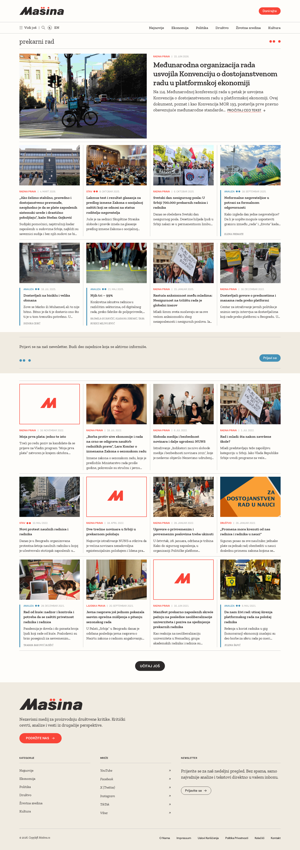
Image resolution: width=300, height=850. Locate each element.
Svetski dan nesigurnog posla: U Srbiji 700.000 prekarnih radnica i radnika (180, 202)
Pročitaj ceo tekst (244, 110)
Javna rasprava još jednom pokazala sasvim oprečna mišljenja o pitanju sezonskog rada (115, 617)
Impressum (184, 838)
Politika (202, 27)
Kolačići (259, 838)
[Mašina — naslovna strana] (41, 11)
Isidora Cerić (31, 323)
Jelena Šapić (232, 645)
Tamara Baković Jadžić (38, 645)
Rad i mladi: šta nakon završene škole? (245, 439)
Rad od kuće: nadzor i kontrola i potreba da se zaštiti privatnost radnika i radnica (48, 617)
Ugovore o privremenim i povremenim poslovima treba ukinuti (183, 531)
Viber (104, 813)
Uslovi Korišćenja (208, 838)
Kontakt (276, 838)
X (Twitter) (107, 787)
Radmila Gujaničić (102, 318)
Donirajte (270, 11)
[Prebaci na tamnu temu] (50, 28)
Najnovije (156, 27)
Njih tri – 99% (101, 295)
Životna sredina (248, 27)
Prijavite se (193, 790)
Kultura (274, 27)
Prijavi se (270, 358)
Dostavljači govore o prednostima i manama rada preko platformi (248, 298)
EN (56, 27)
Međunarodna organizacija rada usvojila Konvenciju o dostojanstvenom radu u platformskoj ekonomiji (215, 73)
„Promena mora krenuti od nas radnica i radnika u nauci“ (245, 531)
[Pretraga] (43, 28)
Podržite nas (37, 738)
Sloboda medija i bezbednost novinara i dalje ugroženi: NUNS (179, 439)
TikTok (104, 804)
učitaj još (150, 666)
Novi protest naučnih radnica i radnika (43, 531)
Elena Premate (234, 234)
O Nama (164, 838)
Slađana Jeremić (126, 318)
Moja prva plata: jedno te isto (42, 436)
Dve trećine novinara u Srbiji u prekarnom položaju (111, 531)
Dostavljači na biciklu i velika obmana (46, 298)
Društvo (222, 27)
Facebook (106, 779)
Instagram (107, 796)
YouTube (106, 770)
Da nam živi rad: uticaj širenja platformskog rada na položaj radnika (248, 617)
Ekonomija (180, 27)
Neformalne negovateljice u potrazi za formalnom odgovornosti (246, 202)
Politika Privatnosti (236, 838)
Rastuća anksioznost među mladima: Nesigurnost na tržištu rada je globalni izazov (182, 300)
